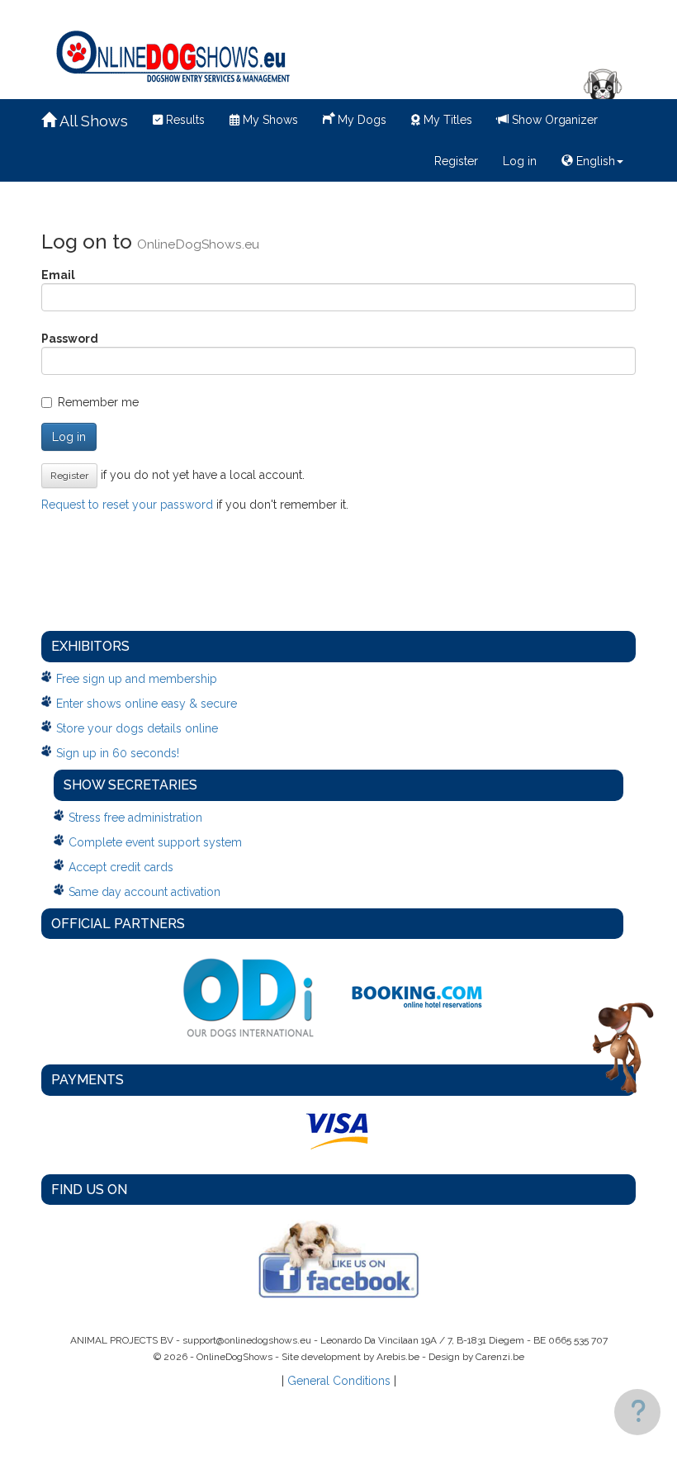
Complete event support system (155, 842)
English (594, 161)
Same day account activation (144, 891)
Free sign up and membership (136, 678)
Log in (520, 161)
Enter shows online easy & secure (146, 703)
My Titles (446, 119)
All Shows (92, 121)
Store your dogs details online (137, 728)
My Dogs (360, 119)
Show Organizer (553, 119)
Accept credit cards (121, 867)
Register (456, 161)
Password (69, 338)
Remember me (98, 402)
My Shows (268, 119)
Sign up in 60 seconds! (117, 753)
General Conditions (339, 1380)
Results (184, 119)
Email (58, 275)
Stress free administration (135, 817)
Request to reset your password (127, 504)
